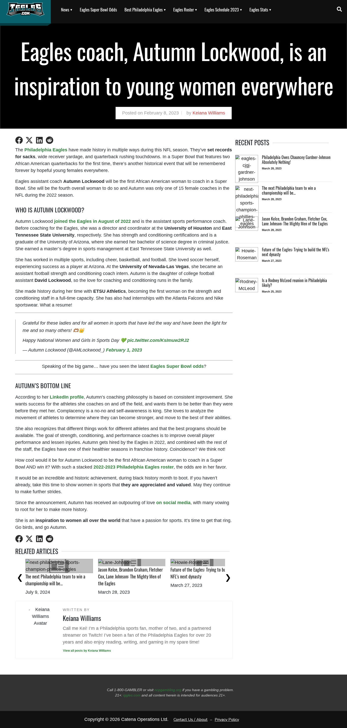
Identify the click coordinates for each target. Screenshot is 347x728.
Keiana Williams (209, 112)
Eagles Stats (258, 9)
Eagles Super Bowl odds (177, 366)
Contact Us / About (191, 719)
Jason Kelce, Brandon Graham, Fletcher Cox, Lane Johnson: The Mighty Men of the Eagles (130, 576)
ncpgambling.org (167, 690)
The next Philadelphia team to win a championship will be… (55, 580)
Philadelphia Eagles (45, 149)
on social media (173, 502)
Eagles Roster (183, 9)
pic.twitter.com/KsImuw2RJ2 (158, 340)
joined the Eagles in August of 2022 (92, 221)
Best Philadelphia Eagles (143, 9)
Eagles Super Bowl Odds (98, 9)
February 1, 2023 (124, 350)
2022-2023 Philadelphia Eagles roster (133, 467)
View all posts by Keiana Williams (87, 650)
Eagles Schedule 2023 (221, 9)
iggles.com (131, 695)
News (65, 9)
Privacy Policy (227, 719)
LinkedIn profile (67, 397)
